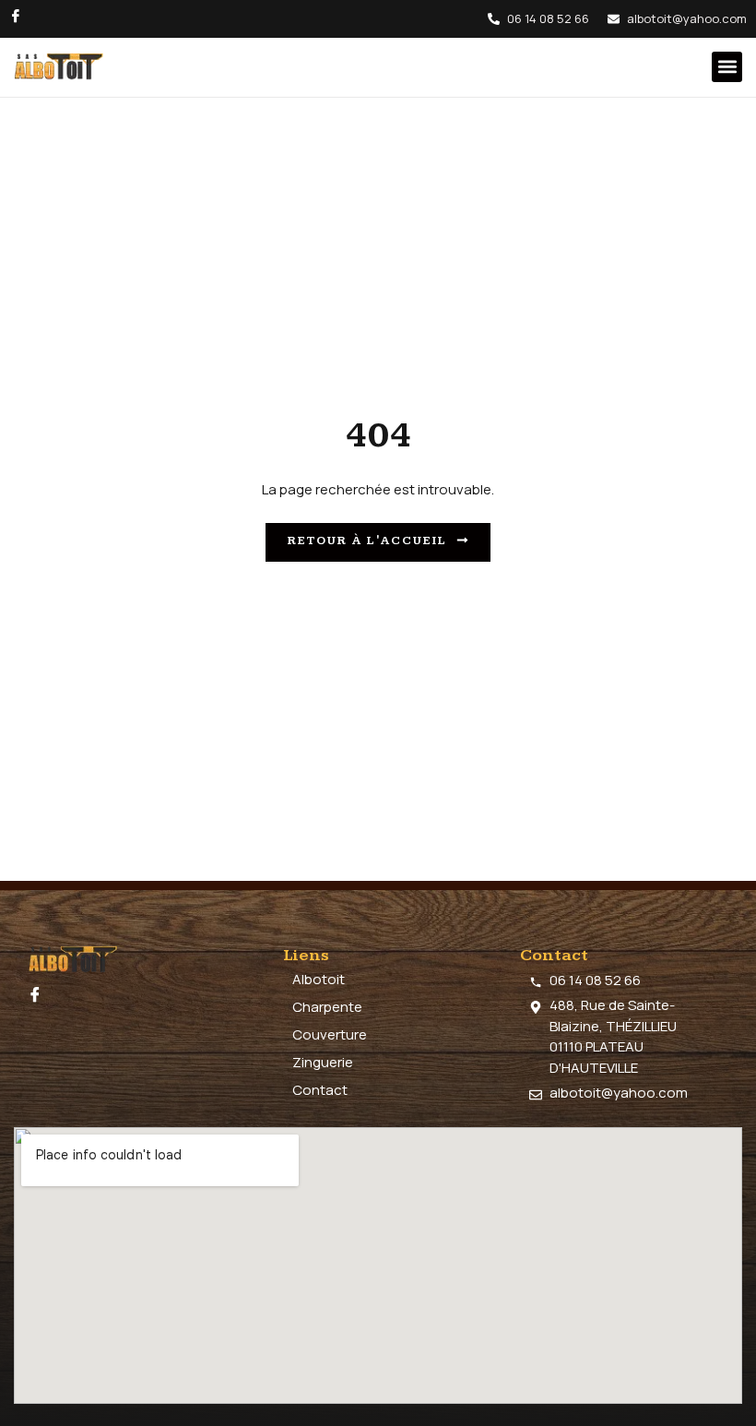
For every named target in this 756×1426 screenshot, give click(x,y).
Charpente (327, 1006)
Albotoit (318, 979)
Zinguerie (322, 1062)
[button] (727, 67)
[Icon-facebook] (15, 15)
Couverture (329, 1034)
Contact (320, 1089)
